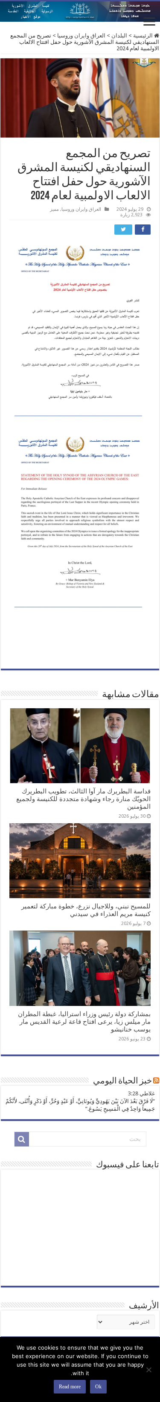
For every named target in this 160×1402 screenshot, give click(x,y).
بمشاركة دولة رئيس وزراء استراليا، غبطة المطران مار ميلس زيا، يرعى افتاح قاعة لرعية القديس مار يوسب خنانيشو (84, 1021)
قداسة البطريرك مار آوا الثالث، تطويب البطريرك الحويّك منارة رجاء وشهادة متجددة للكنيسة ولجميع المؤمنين (83, 798)
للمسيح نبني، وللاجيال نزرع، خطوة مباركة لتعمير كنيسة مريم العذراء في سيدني (86, 910)
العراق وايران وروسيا (81, 35)
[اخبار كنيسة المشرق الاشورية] (80, 11)
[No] (149, 1369)
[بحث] (22, 1139)
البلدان (119, 35)
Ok (98, 1387)
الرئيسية (143, 35)
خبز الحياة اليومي (122, 1081)
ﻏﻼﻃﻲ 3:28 (141, 1093)
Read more (70, 1387)
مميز (54, 209)
